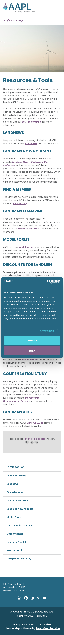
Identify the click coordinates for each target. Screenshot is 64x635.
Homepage (17, 20)
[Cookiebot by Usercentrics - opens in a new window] (46, 282)
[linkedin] (19, 598)
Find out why (20, 203)
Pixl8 (48, 624)
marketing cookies (36, 438)
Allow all (32, 340)
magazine (29, 228)
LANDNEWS (31, 143)
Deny (32, 350)
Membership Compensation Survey (21, 399)
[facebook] (25, 598)
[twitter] (38, 598)
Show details (47, 330)
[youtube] (44, 598)
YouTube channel (31, 121)
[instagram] (32, 598)
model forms (25, 247)
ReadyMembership (48, 628)
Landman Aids (35, 422)
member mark (30, 359)
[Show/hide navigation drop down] (57, 8)
